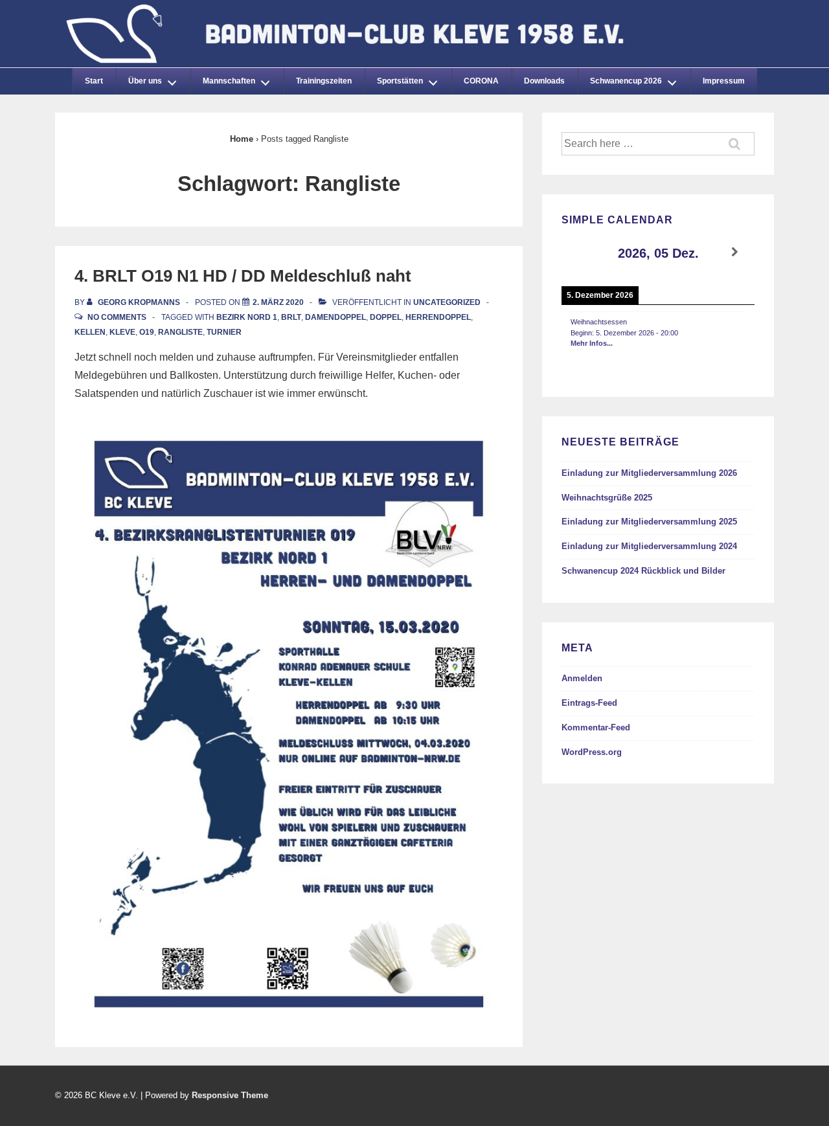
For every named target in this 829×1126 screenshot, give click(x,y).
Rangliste (180, 332)
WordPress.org (592, 752)
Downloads (544, 80)
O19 (146, 332)
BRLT (291, 317)
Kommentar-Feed (596, 727)
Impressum (724, 80)
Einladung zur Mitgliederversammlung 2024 (649, 546)
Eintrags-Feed (589, 703)
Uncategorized (447, 302)
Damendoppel (335, 317)
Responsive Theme (230, 1095)
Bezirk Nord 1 (246, 317)
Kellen (90, 332)
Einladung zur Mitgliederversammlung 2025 (649, 521)
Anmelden (582, 678)
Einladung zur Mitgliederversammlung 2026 (649, 473)
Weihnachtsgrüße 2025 (607, 497)
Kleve (122, 332)
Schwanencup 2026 (626, 80)
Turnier (224, 332)
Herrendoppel (438, 317)
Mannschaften (229, 80)
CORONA (481, 80)
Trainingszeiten (324, 80)
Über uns (145, 80)
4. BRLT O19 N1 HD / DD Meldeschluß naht (242, 276)
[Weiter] (735, 252)
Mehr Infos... (592, 343)
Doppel (386, 317)
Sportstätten (400, 80)
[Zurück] (581, 252)
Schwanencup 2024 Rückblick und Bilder (643, 571)
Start (94, 80)
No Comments (116, 317)
